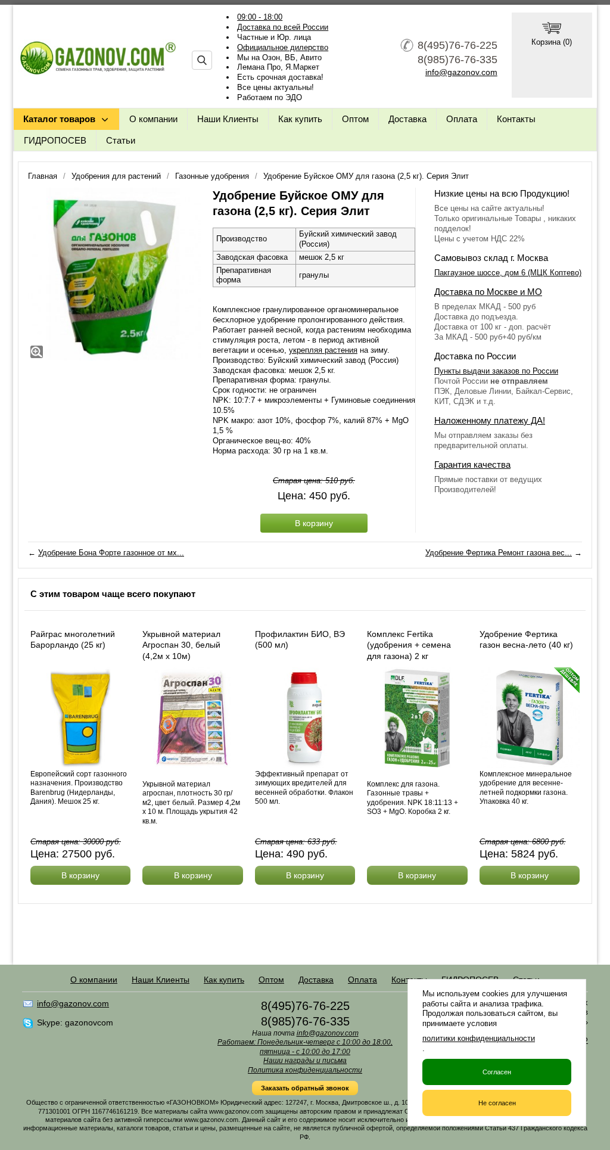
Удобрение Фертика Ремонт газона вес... (498, 552)
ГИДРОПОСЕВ (55, 140)
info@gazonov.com (461, 72)
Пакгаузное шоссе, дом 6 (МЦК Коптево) (507, 272)
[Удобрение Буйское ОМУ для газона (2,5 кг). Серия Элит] (114, 274)
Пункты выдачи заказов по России (496, 370)
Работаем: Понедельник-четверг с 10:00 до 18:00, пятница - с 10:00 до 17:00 (305, 1047)
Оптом (355, 119)
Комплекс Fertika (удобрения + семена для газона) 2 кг (409, 644)
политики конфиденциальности (478, 1038)
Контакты (516, 119)
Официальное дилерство (282, 47)
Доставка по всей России (282, 27)
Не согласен (497, 1103)
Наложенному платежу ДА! (489, 420)
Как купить (300, 119)
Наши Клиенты (228, 119)
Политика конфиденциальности (305, 1070)
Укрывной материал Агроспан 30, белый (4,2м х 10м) (181, 644)
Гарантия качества (472, 464)
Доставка (407, 119)
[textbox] (202, 60)
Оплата (461, 119)
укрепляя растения (323, 350)
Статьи (120, 140)
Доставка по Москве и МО (488, 292)
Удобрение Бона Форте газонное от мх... (111, 552)
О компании (153, 119)
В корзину (314, 523)
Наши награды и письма (305, 1060)
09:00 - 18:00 (259, 17)
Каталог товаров (59, 119)
